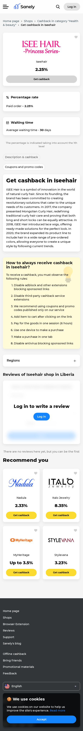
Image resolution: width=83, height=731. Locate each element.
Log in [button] (72, 7)
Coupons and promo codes (24, 167)
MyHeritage (21, 555)
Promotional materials (18, 667)
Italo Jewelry (61, 498)
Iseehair (41, 61)
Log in (41, 416)
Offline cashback (14, 654)
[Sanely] (24, 6)
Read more (57, 710)
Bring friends (12, 660)
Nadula (21, 498)
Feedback (10, 673)
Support (8, 637)
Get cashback (36, 78)
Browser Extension (16, 624)
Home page (11, 611)
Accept (42, 719)
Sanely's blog (12, 643)
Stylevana (61, 555)
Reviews (8, 630)
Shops (7, 617)
